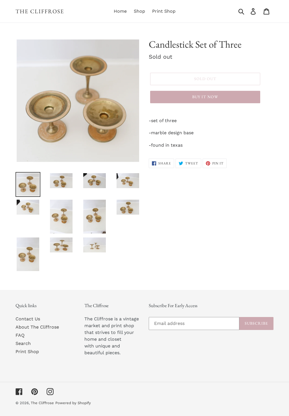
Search (23, 343)
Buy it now (205, 96)
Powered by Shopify (73, 403)
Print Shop (27, 351)
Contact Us (28, 319)
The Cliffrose (40, 11)
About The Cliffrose (37, 327)
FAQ (20, 335)
